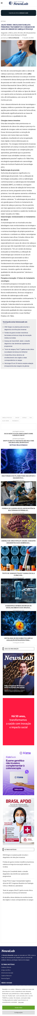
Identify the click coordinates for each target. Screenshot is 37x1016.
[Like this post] (17, 426)
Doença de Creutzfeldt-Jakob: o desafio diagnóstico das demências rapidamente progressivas (17, 343)
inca (31, 417)
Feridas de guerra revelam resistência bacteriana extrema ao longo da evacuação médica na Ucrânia (18, 335)
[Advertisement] (18, 394)
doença (24, 417)
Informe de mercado (7, 973)
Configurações (18, 1012)
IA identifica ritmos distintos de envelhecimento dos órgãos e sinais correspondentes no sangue (15, 357)
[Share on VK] (33, 426)
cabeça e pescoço (7, 417)
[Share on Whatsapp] (36, 426)
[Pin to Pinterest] (27, 426)
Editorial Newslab (14, 38)
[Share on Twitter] (24, 426)
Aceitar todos (18, 1007)
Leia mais (21, 1002)
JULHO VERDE (5, 420)
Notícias (3, 21)
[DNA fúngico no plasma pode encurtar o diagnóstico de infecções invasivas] (18, 461)
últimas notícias (8, 964)
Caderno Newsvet (6, 975)
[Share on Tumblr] (30, 426)
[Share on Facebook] (21, 426)
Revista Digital (5, 978)
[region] (18, 1000)
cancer (17, 417)
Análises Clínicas (6, 967)
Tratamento (15, 420)
